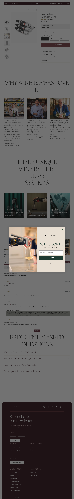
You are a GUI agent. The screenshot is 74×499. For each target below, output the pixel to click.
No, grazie (51, 263)
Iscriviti (51, 258)
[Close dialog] (63, 229)
